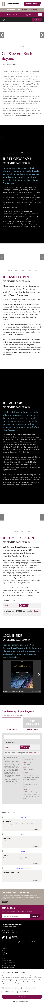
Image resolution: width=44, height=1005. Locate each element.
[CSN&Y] (22, 859)
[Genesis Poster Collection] (22, 876)
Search (18, 15)
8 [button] (20, 270)
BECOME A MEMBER (32, 4)
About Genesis (6, 964)
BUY (37, 20)
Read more (30, 984)
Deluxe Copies (32, 729)
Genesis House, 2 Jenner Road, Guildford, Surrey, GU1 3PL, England (20, 942)
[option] (22, 34)
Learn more (33, 753)
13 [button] (29, 270)
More (5, 902)
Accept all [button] (22, 996)
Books (3, 950)
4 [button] (24, 152)
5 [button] (15, 270)
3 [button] (23, 46)
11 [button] (25, 270)
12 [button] (27, 270)
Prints (3, 952)
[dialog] (22, 987)
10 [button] (23, 270)
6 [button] (16, 270)
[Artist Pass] (22, 825)
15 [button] (32, 270)
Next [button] (42, 35)
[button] (22, 1002)
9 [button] (22, 270)
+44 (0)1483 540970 (9, 932)
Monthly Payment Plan (8, 967)
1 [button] (20, 46)
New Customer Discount (8, 965)
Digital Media (5, 954)
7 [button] (18, 270)
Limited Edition (11, 729)
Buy (24, 605)
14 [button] (30, 270)
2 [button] (22, 46)
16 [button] (34, 270)
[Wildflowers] (22, 842)
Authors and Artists (7, 960)
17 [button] (36, 270)
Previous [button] (2, 35)
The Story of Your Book (8, 962)
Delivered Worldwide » (30, 10)
